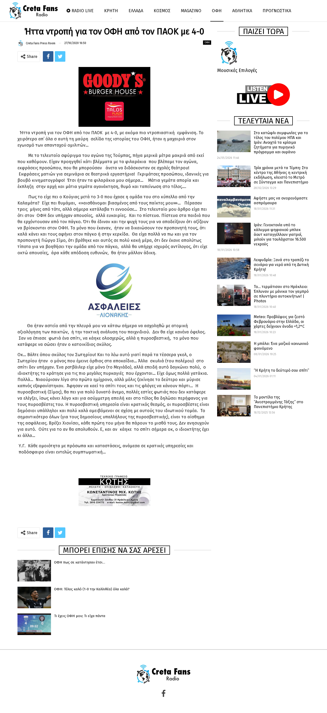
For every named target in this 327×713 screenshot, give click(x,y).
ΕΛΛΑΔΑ (136, 10)
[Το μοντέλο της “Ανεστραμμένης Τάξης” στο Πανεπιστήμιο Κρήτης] (234, 405)
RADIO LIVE (83, 10)
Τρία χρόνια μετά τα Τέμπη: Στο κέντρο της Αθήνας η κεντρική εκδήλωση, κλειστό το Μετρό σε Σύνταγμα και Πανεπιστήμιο (281, 175)
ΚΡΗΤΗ (111, 10)
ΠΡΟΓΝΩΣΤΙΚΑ (277, 10)
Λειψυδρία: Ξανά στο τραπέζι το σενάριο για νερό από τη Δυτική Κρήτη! (281, 265)
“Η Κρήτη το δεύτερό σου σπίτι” (281, 370)
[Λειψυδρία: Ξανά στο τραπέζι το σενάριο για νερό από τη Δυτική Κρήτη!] (234, 268)
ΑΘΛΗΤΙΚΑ (242, 10)
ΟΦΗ (217, 10)
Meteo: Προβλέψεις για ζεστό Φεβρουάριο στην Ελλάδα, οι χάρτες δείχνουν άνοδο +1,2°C (279, 322)
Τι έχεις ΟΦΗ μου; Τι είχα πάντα (79, 616)
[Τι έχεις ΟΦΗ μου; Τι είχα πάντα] (34, 624)
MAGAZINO (191, 10)
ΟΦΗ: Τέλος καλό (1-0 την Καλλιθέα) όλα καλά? (92, 589)
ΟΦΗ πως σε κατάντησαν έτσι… (79, 562)
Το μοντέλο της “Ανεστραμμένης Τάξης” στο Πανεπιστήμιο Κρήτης (278, 402)
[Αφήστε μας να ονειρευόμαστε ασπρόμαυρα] (234, 206)
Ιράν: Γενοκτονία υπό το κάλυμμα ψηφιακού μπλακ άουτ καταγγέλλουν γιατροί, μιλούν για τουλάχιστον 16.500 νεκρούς (280, 234)
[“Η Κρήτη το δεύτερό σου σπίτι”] (234, 379)
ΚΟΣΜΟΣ (162, 10)
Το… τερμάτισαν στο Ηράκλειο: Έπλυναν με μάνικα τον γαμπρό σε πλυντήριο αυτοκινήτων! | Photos (281, 293)
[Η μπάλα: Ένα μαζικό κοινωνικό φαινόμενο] (234, 352)
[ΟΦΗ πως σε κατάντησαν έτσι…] (34, 570)
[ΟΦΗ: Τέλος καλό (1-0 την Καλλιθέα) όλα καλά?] (34, 597)
